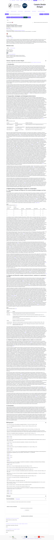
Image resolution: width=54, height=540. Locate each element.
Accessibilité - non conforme (26, 538)
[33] (25, 332)
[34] (31, 342)
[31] (33, 301)
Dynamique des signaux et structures (19, 30)
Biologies (35, 0)
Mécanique (17, 0)
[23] (29, 271)
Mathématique (13, 0)
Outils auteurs (34, 11)
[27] (29, 284)
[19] (10, 246)
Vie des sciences (40, 0)
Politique (17, 498)
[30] (8, 300)
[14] (36, 198)
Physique (21, 0)
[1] (36, 75)
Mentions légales (36, 538)
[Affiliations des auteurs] (11, 29)
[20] (15, 257)
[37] (21, 374)
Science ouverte (20, 11)
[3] (10, 87)
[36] (34, 360)
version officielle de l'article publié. (36, 62)
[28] (12, 295)
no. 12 (22, 17)
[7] (37, 142)
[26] (23, 280)
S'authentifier (27, 510)
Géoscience (25, 0)
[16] (23, 233)
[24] (45, 273)
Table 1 (43, 118)
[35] (13, 345)
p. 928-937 (25, 17)
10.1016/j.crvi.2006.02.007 (11, 54)
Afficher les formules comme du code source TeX (41, 22)
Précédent (8, 17)
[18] (17, 242)
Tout (40, 14)
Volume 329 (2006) (17, 17)
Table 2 (38, 202)
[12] (30, 170)
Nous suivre (32, 538)
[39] (43, 386)
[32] (38, 304)
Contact (40, 538)
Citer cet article (13, 48)
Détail (8, 48)
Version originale (9, 22)
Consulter (6, 14)
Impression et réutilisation (41, 11)
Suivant (29, 17)
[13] (24, 182)
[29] (29, 299)
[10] (43, 163)
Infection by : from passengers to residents (13, 529)
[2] (12, 78)
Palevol (29, 0)
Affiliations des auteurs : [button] (9, 57)
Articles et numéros (13, 11)
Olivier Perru (8, 29)
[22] (19, 269)
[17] (43, 239)
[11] (33, 166)
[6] (43, 138)
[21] (45, 262)
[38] (21, 378)
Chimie (32, 0)
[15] (35, 202)
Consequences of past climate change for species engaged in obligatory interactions (17, 523)
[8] (32, 144)
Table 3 (15, 295)
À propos (7, 11)
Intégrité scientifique (27, 11)
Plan (7, 20)
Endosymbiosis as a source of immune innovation (12, 518)
